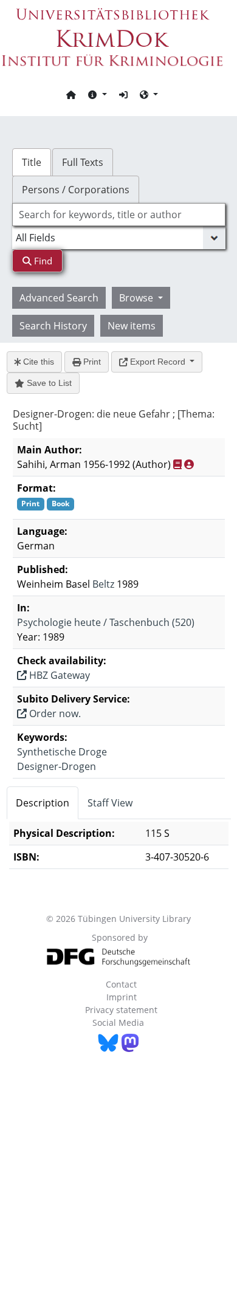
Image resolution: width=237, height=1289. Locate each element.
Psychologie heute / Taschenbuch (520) (105, 622)
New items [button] (132, 325)
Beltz (103, 584)
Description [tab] (42, 802)
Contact (121, 984)
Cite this (37, 361)
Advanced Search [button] (58, 297)
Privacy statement (121, 1010)
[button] (97, 94)
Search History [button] (53, 325)
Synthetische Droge (62, 751)
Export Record (158, 361)
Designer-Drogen (56, 766)
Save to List (48, 383)
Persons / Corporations (75, 189)
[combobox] (118, 214)
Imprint (121, 997)
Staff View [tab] (110, 802)
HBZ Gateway (58, 675)
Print (91, 361)
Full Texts (82, 162)
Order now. (54, 713)
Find (42, 261)
